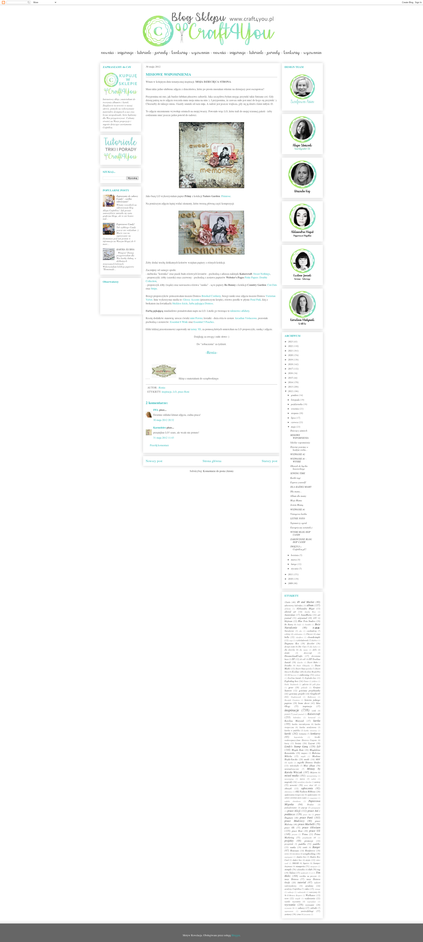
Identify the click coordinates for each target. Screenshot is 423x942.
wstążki (297, 898)
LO (175, 391)
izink (314, 710)
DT (293, 659)
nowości (293, 785)
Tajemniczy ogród (298, 523)
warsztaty (313, 892)
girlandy (304, 687)
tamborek (304, 873)
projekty (289, 840)
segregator (289, 857)
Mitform (313, 772)
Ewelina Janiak (294, 678)
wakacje (291, 892)
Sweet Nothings (261, 273)
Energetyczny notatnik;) (301, 527)
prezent (294, 834)
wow (287, 898)
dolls (315, 649)
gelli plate (316, 684)
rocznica (296, 853)
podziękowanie (291, 807)
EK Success (292, 675)
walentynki (301, 892)
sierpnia (295, 413)
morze (302, 779)
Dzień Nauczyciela (304, 668)
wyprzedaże (311, 901)
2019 (290, 359)
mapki (303, 756)
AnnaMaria (306, 614)
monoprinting (312, 776)
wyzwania (290, 904)
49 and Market (305, 602)
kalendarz (297, 717)
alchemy (288, 608)
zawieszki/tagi (307, 911)
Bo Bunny (289, 624)
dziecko (300, 662)
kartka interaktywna (301, 724)
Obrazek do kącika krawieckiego (299, 467)
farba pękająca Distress (201, 303)
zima (299, 914)
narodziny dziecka (304, 782)
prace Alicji (293, 811)
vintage (317, 889)
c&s (300, 631)
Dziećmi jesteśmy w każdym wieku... (299, 448)
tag (318, 869)
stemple (288, 869)
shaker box (297, 860)
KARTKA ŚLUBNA (125, 249)
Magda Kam (298, 749)
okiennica (288, 791)
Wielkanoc (310, 895)
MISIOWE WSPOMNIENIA (299, 436)
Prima (305, 834)
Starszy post (269, 461)
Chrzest (309, 634)
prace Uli (314, 831)
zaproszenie (289, 911)
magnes (304, 753)
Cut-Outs (272, 285)
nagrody (288, 781)
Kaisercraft (314, 714)
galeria (305, 684)
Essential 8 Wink (179, 322)
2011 (290, 574)
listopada (295, 399)
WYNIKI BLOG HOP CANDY (300, 533)
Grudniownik (296, 697)
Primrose (226, 196)
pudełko (316, 843)
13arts (287, 602)
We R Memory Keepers (293, 895)
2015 (290, 377)
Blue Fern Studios (306, 621)
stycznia (295, 568)
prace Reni (183, 391)
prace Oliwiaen (311, 827)
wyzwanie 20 (289, 908)
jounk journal (298, 714)
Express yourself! (298, 482)
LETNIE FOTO (297, 518)
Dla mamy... (296, 491)
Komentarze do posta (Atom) (218, 471)
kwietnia (295, 555)
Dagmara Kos (292, 643)
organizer (313, 798)
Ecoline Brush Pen (312, 671)
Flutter (306, 681)
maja (293, 426)
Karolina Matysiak (294, 720)
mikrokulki (294, 765)
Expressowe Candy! (125, 224)
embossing (304, 674)
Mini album (309, 765)
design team (290, 646)
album (310, 605)
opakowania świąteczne (294, 794)
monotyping (289, 779)
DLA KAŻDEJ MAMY (300, 486)
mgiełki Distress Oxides (308, 762)
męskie (290, 762)
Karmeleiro (159, 427)
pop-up (304, 807)
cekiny (287, 634)
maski (306, 759)
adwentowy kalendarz (294, 605)
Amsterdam (290, 614)
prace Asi (307, 814)
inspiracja (307, 706)
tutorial (302, 882)
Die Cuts (302, 646)
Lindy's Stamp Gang (296, 746)
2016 (290, 373)
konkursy (315, 733)
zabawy (301, 907)
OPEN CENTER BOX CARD (296, 798)
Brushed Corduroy (211, 296)
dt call (303, 659)
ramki (305, 847)
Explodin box (310, 678)
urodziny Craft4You (293, 889)
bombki (308, 624)
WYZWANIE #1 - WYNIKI (298, 460)
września (295, 408)
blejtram (288, 621)
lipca (293, 417)
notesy (317, 781)
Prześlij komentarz (159, 445)
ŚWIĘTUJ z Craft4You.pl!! (298, 548)
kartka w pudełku (292, 730)
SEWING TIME (297, 473)
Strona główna (212, 461)
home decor (304, 703)
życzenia (307, 914)
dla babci (313, 646)
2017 (290, 368)
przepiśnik (289, 844)
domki (287, 653)
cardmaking (312, 631)
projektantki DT (309, 837)
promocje (309, 840)
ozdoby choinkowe (293, 801)
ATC (315, 618)
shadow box (301, 857)
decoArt (310, 643)
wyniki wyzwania (292, 901)
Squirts (306, 863)
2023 (290, 341)
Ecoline (295, 671)
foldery (314, 681)
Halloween (312, 697)
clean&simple (314, 637)
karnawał (311, 717)
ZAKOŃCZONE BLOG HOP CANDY (301, 541)
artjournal (302, 617)
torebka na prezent (308, 876)
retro (287, 853)
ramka (293, 847)
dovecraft (308, 653)
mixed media (292, 775)
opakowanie (312, 794)
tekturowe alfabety (239, 310)
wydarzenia (310, 898)
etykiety (317, 675)
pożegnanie (315, 807)
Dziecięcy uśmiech (298, 430)
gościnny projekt (297, 693)
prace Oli (289, 827)
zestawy (288, 914)
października (297, 404)
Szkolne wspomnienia (300, 442)
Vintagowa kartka (298, 513)
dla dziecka (290, 649)
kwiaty (298, 743)
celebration (298, 634)
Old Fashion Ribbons (305, 791)
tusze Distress (291, 879)
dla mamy (304, 650)
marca (294, 559)
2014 (290, 382)
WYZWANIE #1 (297, 509)
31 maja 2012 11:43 (163, 437)
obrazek (288, 788)
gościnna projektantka (309, 690)
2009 (290, 583)
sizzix (308, 859)
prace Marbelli (306, 824)
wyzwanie (309, 904)
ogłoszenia (307, 788)
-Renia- (211, 352)
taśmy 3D (196, 329)
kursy (287, 743)
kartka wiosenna (310, 730)
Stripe (154, 288)
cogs (291, 640)
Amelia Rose (310, 612)
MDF (318, 759)
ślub (310, 869)
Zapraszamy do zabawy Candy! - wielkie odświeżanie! (127, 198)
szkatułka (301, 869)
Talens (292, 872)
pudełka (302, 843)
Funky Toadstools (291, 684)
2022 (290, 346)
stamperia (300, 866)
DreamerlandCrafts (293, 655)
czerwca (295, 422)
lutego (294, 564)
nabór (313, 779)
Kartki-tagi (295, 477)
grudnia (295, 395)
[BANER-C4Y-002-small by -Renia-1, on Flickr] (164, 378)
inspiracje (167, 391)
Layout (311, 743)
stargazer (313, 866)
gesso (290, 687)
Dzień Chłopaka (303, 665)
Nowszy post (154, 461)
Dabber (314, 640)
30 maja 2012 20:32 (163, 420)
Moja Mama (296, 500)
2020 (290, 355)
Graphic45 (315, 693)
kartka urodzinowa (308, 727)
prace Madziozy (294, 821)
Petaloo (310, 804)
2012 (290, 391)
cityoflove (299, 637)
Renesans (294, 850)
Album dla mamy (298, 495)
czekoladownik (302, 640)
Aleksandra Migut (305, 608)
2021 (290, 350)
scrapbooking (309, 853)
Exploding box (291, 681)
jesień (287, 714)
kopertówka (298, 737)
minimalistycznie (292, 769)
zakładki (313, 908)
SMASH (295, 863)
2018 (290, 364)
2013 (290, 386)
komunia (302, 733)
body (299, 624)
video (306, 888)
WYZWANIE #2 (297, 454)
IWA (155, 410)
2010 (290, 578)
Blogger (235, 935)
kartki (288, 733)
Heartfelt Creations (292, 700)
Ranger (316, 847)
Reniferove (310, 850)
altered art (290, 611)
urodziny (309, 885)
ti (311, 873)
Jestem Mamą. (297, 504)
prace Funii (306, 817)
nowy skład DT (310, 785)
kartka (316, 720)
